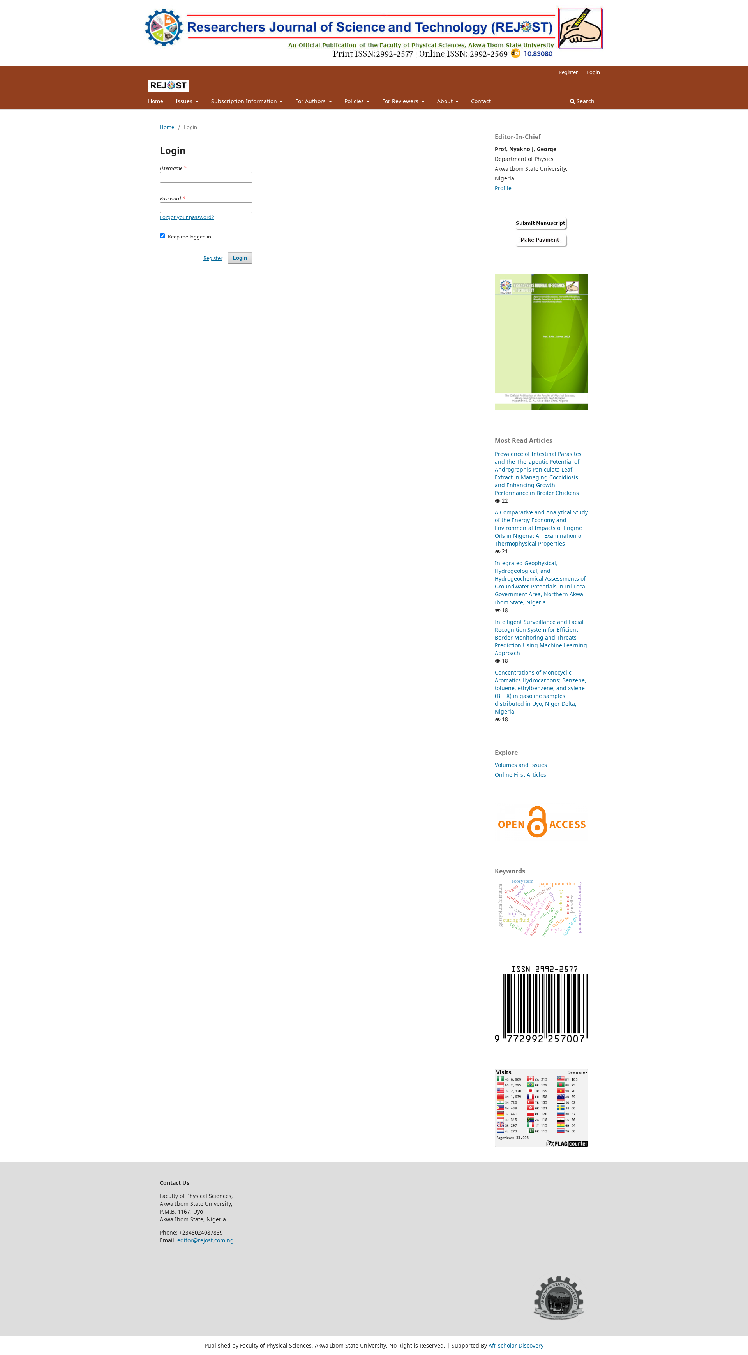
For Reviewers (401, 101)
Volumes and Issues (521, 764)
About (445, 101)
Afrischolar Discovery (516, 1345)
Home (155, 101)
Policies (354, 101)
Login (593, 72)
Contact (481, 101)
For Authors (311, 101)
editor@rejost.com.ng (205, 1240)
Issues (185, 101)
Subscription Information (245, 101)
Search (585, 101)
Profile (503, 188)
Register (568, 72)
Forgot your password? (187, 217)
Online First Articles (520, 774)
